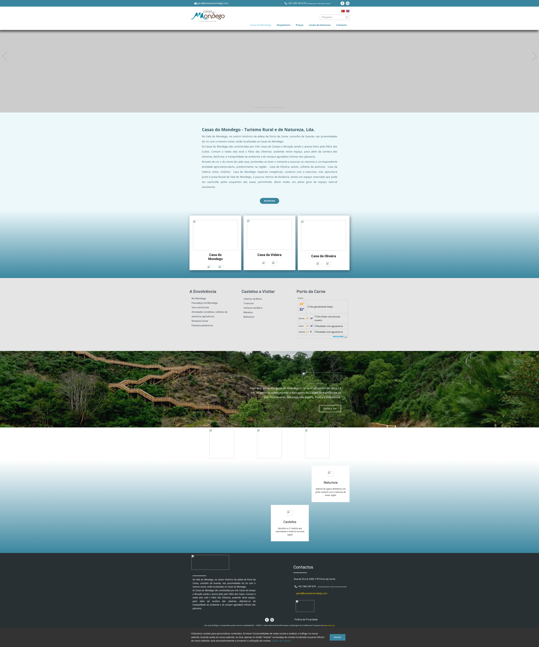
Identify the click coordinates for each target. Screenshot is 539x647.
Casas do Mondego (260, 25)
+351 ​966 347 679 (306, 586)
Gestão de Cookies (281, 640)
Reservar (269, 200)
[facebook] (342, 3)
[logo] (207, 16)
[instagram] (348, 3)
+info (345, 337)
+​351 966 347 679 (309, 3)
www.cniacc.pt (329, 625)
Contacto (341, 25)
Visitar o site (330, 408)
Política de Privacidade (306, 619)
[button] (4, 56)
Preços (299, 25)
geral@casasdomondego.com (212, 3)
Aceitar (337, 637)
